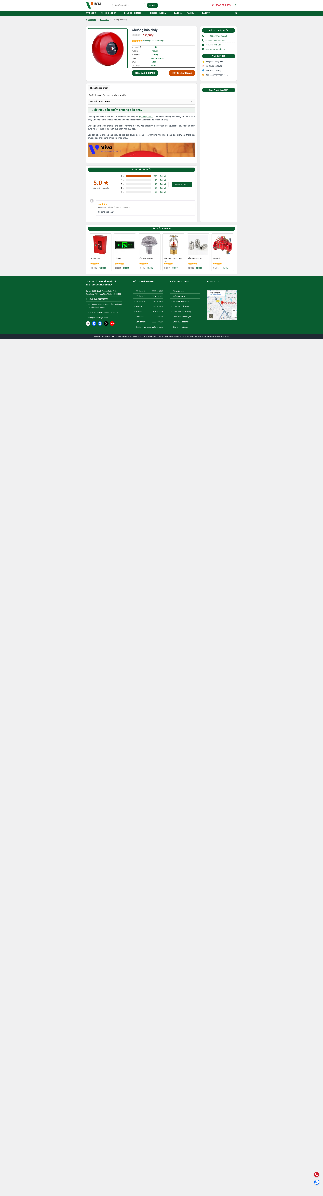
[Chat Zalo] (316, 1182)
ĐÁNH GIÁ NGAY (182, 185)
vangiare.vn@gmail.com (215, 49)
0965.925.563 (223, 5)
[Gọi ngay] (316, 1174)
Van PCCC (104, 20)
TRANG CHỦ (91, 13)
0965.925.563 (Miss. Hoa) (216, 40)
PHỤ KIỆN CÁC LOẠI (158, 13)
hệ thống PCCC (146, 117)
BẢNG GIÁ (178, 13)
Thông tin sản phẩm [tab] (99, 88)
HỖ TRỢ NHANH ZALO (182, 73)
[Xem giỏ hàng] (235, 13)
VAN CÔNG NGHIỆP (108, 13)
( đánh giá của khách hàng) (153, 41)
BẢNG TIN (206, 13)
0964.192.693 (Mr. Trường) (216, 36)
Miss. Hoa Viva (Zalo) (214, 45)
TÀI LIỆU (190, 13)
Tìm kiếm (152, 5)
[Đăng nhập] (235, 5)
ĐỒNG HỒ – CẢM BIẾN (133, 13)
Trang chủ (92, 20)
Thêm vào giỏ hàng (145, 73)
